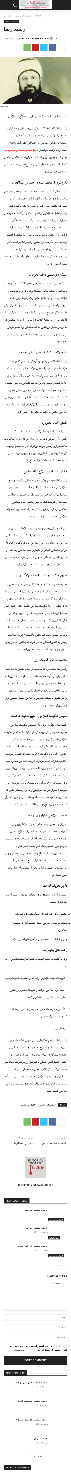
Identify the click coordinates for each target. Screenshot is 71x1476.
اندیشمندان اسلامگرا (47, 1104)
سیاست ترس (41, 1438)
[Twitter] (44, 47)
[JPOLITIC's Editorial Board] (51, 38)
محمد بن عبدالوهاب (23, 1143)
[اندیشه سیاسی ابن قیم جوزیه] (57, 1251)
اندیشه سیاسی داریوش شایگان (32, 1419)
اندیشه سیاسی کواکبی (36, 1227)
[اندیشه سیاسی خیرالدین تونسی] (57, 1387)
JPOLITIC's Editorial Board (32, 38)
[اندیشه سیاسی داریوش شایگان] (57, 1424)
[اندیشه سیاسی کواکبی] (57, 1232)
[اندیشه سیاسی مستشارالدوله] (57, 1406)
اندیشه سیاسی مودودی (36, 1209)
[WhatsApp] (27, 47)
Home (37, 15)
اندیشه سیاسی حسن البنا (51, 1143)
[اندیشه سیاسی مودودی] (57, 1215)
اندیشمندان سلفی (23, 15)
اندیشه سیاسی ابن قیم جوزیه (32, 1245)
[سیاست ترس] (57, 1443)
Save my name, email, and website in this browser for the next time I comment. (37, 1348)
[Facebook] (52, 47)
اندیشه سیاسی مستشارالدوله (32, 1400)
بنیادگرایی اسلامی (28, 1104)
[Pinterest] (35, 47)
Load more (36, 1456)
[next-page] (58, 1263)
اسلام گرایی (54, 1238)
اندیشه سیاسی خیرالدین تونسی (31, 1382)
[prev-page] (64, 1263)
